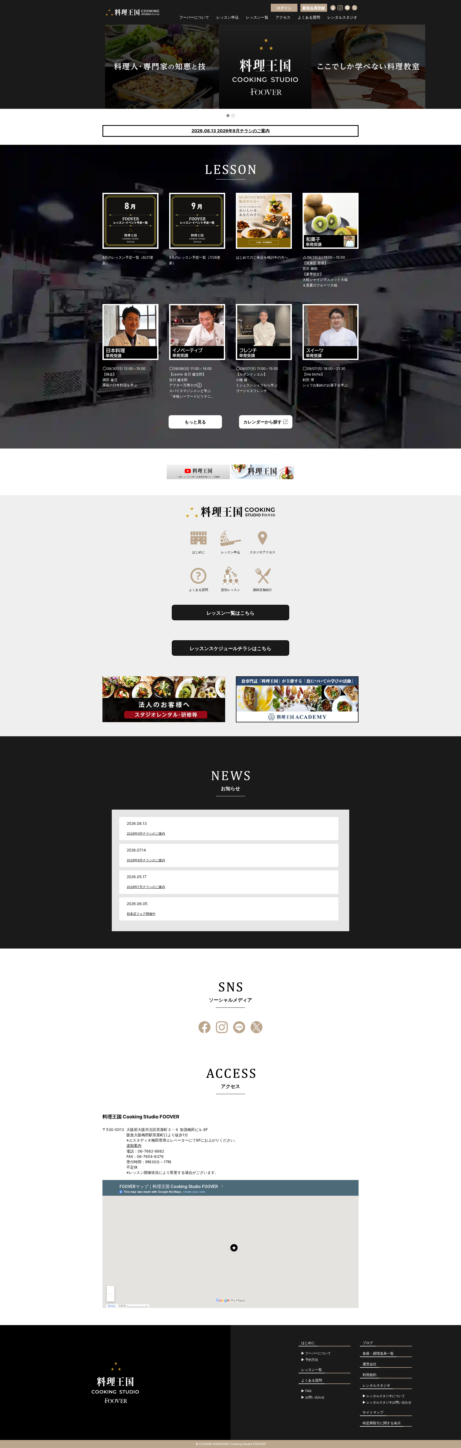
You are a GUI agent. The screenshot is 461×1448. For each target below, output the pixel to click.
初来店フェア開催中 (141, 914)
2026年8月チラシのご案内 (146, 860)
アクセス (283, 17)
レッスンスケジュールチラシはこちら (230, 648)
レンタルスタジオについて (386, 1396)
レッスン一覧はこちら (230, 613)
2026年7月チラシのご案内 (146, 887)
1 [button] (227, 115)
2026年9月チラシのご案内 (146, 833)
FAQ (308, 1391)
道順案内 (133, 1145)
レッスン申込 (227, 17)
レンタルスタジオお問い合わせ (389, 1402)
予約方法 (311, 1359)
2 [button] (233, 115)
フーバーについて (194, 17)
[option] (230, 67)
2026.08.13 (231, 130)
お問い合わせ (314, 1397)
